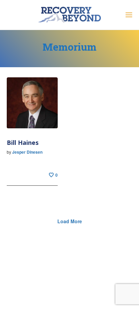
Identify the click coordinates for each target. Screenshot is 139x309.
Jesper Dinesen (27, 152)
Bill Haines (22, 142)
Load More (69, 221)
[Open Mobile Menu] (129, 16)
